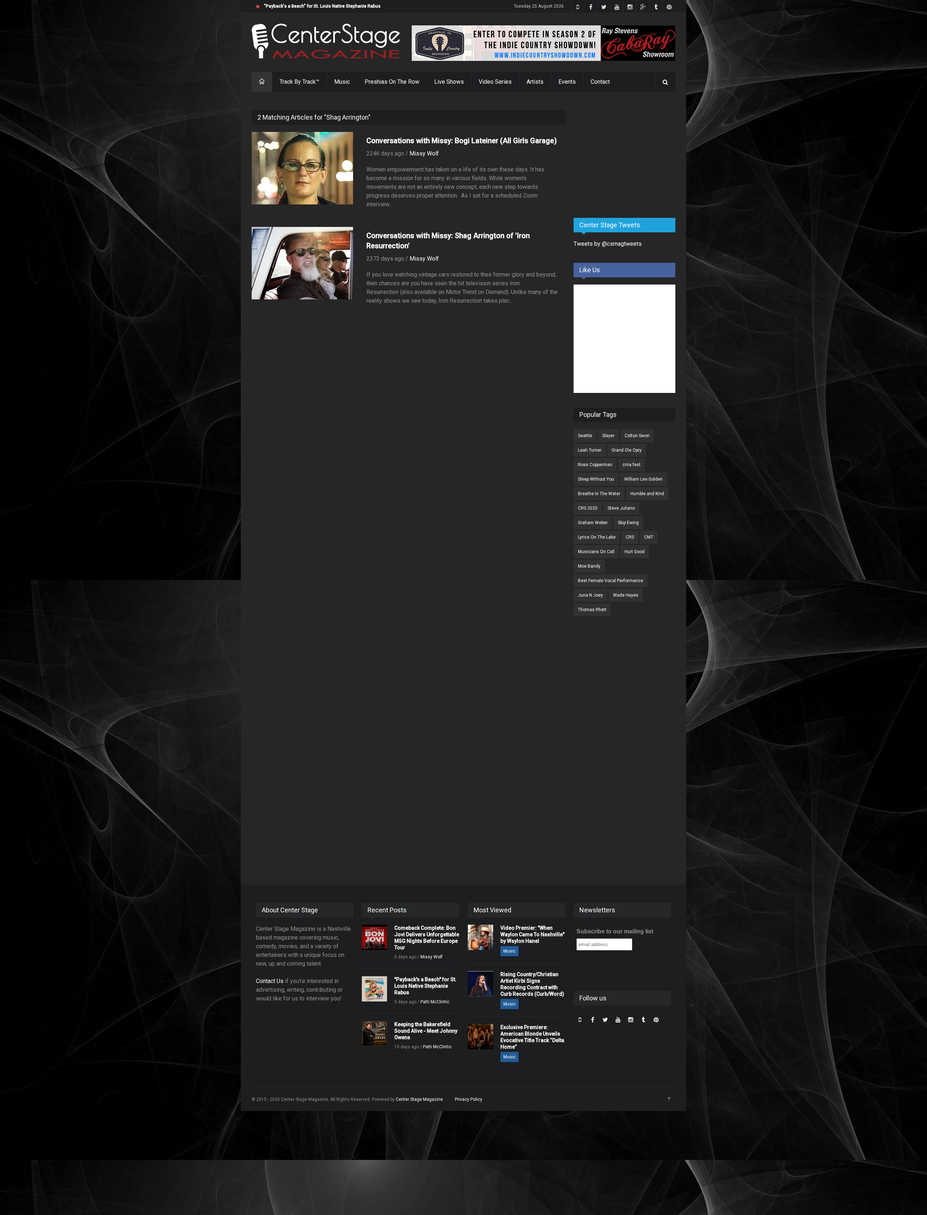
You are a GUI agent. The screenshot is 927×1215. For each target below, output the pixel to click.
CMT (648, 537)
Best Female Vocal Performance (610, 580)
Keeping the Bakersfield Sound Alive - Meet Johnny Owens (425, 1030)
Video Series (495, 81)
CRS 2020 (587, 508)
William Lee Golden (643, 479)
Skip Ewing (628, 522)
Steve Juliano (621, 508)
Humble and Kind (647, 493)
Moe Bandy (589, 566)
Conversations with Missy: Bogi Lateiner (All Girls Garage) (461, 140)
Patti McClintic (434, 1001)
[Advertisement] (628, 155)
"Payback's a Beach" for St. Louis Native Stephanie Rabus (322, 6)
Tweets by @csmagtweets (608, 243)
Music (342, 81)
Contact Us (270, 981)
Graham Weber (593, 522)
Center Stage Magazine (419, 1099)
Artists (535, 81)
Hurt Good (635, 551)
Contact (600, 81)
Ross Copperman (595, 464)
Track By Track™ (299, 81)
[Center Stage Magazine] (326, 41)
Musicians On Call (596, 551)
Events (567, 81)
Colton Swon (637, 435)
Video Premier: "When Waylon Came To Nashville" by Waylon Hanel (532, 934)
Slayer (608, 435)
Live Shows (449, 81)
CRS (630, 537)
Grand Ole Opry (627, 450)
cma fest (631, 464)
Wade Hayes (625, 595)
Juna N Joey (590, 595)
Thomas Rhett (592, 609)
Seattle (585, 435)
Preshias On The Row (392, 81)
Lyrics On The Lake (597, 537)
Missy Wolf (424, 153)
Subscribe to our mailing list (614, 931)
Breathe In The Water (599, 493)
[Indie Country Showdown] (543, 43)
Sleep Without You (596, 479)
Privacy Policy (468, 1099)
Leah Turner (589, 450)
